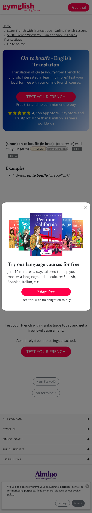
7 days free (46, 291)
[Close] (85, 207)
